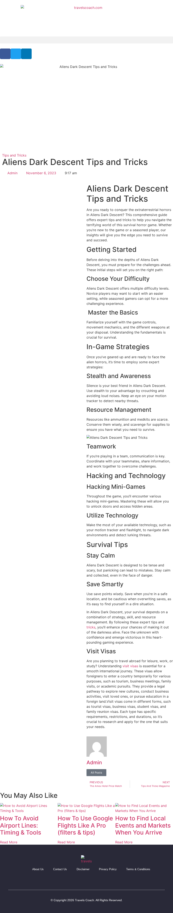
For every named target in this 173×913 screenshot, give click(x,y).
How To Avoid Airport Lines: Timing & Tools (20, 825)
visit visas (130, 666)
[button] (86, 39)
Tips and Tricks (14, 155)
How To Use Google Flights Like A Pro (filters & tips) (85, 825)
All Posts (96, 772)
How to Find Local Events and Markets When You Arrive (143, 825)
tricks (90, 627)
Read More (8, 842)
